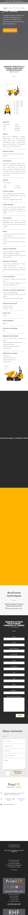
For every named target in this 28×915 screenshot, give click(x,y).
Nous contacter (15, 862)
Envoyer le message (18, 772)
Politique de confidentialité (15, 865)
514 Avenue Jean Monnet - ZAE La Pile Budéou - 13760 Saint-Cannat (14, 793)
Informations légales (15, 863)
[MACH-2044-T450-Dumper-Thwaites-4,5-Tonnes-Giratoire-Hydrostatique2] (14, 116)
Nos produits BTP (14, 845)
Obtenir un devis (10, 30)
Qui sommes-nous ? (15, 860)
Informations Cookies (14, 867)
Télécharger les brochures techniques (14, 54)
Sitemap (15, 870)
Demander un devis (15, 846)
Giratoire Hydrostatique (15, 50)
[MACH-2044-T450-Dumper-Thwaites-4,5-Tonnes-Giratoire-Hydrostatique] (14, 98)
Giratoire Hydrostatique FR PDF (14, 608)
